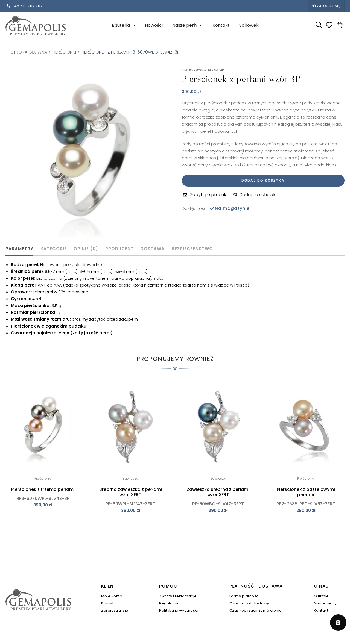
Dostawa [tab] (153, 249)
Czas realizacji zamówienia (255, 610)
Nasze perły (184, 25)
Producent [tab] (119, 249)
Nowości (154, 25)
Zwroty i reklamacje (178, 596)
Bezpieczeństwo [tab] (192, 249)
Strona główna (29, 52)
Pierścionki (64, 52)
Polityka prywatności (178, 610)
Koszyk (107, 603)
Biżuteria (121, 25)
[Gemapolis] (35, 25)
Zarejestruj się (114, 610)
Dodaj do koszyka (263, 180)
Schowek (249, 25)
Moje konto (111, 596)
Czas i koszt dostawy (249, 603)
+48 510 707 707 (27, 6)
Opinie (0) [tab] (86, 249)
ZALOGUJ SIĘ (328, 6)
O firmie (321, 596)
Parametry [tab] (19, 249)
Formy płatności (244, 596)
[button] (255, 194)
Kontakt (221, 25)
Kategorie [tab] (53, 249)
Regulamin (169, 603)
